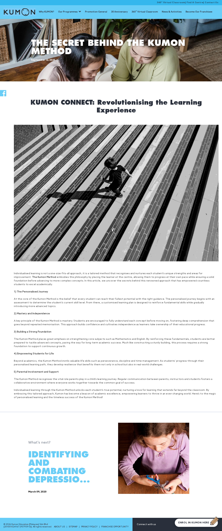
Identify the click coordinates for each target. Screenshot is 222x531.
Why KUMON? (46, 12)
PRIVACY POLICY (89, 527)
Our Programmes (68, 12)
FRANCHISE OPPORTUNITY (115, 527)
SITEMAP (73, 527)
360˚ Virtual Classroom (145, 12)
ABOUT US (59, 527)
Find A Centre (195, 2)
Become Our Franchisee (199, 12)
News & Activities (172, 12)
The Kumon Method (44, 277)
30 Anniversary (119, 12)
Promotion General (96, 12)
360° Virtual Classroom (171, 2)
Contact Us (212, 2)
